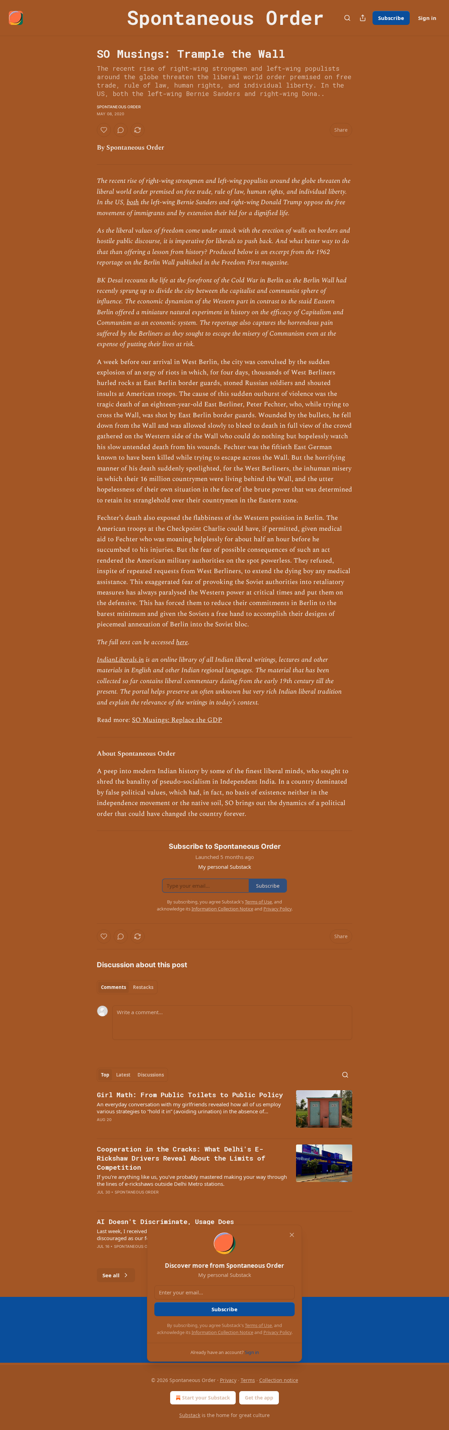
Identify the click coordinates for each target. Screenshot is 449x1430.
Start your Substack (206, 1397)
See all (111, 1275)
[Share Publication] (363, 18)
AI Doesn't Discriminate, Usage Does (165, 1221)
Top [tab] (105, 1075)
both (133, 202)
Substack (189, 1415)
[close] (291, 1234)
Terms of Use (258, 1325)
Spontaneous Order (119, 106)
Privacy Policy (277, 1332)
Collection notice (278, 1380)
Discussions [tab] (151, 1075)
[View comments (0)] (121, 130)
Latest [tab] (123, 1075)
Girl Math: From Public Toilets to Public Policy (190, 1094)
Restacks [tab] (143, 987)
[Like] (104, 130)
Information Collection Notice (222, 1332)
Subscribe (391, 17)
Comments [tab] (113, 987)
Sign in (427, 17)
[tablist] (127, 987)
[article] (224, 1111)
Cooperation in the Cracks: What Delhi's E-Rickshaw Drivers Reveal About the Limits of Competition (181, 1157)
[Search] (347, 18)
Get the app (259, 1397)
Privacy (228, 1380)
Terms (248, 1380)
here (182, 642)
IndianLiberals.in (120, 660)
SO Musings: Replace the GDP (177, 720)
